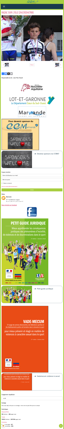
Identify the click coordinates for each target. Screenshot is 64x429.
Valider (32, 190)
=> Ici (4, 398)
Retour (32, 65)
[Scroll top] (61, 426)
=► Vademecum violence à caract (47, 376)
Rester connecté (7, 183)
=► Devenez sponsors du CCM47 (46, 154)
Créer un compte (5, 186)
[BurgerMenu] (4, 6)
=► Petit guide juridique (43, 289)
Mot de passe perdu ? (13, 186)
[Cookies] (3, 426)
